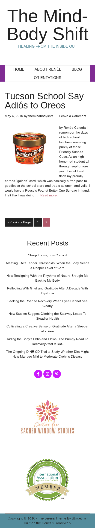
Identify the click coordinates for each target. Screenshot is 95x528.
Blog (77, 69)
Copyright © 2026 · (23, 518)
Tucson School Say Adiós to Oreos (44, 100)
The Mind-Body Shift (48, 25)
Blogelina (79, 518)
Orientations (47, 78)
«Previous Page (19, 222)
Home (18, 69)
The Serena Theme (52, 518)
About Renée (48, 69)
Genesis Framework (56, 523)
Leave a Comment (72, 116)
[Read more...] (49, 195)
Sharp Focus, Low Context (47, 255)
